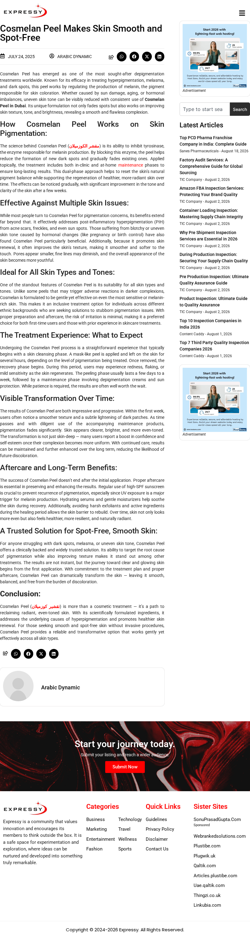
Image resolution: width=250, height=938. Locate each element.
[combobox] (205, 109)
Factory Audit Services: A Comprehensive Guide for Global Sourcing (211, 166)
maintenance (130, 165)
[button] (242, 13)
